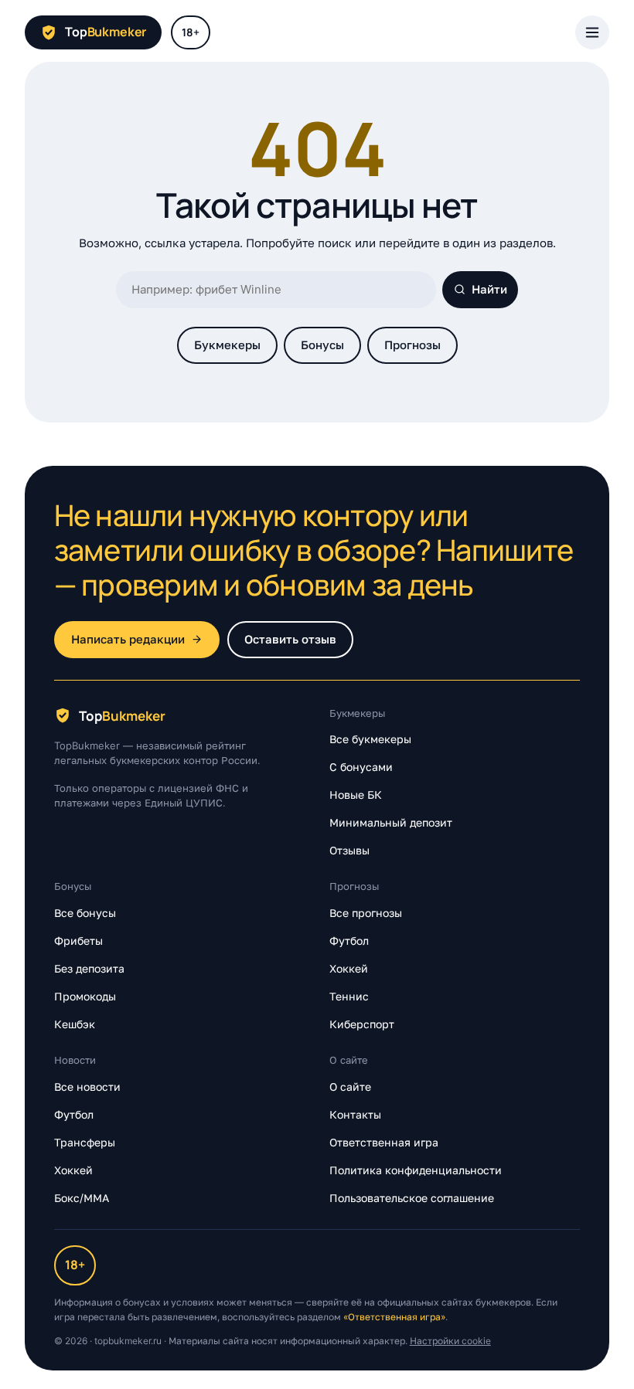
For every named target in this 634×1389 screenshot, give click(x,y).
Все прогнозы (365, 912)
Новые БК (355, 794)
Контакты (355, 1114)
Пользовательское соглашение (411, 1197)
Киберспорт (361, 1024)
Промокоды (85, 996)
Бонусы (322, 345)
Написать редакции (128, 639)
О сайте (350, 1086)
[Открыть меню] (592, 32)
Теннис (349, 996)
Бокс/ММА (81, 1197)
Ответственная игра (383, 1142)
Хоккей (348, 968)
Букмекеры (227, 345)
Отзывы (349, 850)
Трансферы (84, 1142)
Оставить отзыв (290, 639)
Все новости (87, 1086)
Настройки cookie (450, 1341)
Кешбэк (74, 1024)
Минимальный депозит (390, 822)
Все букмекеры (370, 738)
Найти (489, 289)
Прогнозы (412, 345)
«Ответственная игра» (394, 1317)
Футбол (349, 940)
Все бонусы (85, 912)
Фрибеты (78, 940)
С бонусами (361, 766)
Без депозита (89, 968)
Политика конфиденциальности (415, 1170)
